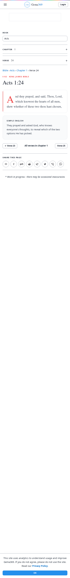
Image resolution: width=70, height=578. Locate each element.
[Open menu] (5, 4)
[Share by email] (6, 164)
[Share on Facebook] (14, 164)
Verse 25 (61, 145)
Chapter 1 (22, 70)
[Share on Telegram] (37, 164)
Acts (12, 70)
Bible (5, 70)
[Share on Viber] (53, 164)
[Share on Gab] (21, 164)
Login (63, 4)
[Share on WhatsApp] (60, 164)
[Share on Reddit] (29, 164)
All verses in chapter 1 (36, 145)
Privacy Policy (40, 565)
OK (35, 572)
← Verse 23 (10, 145)
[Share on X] (45, 164)
